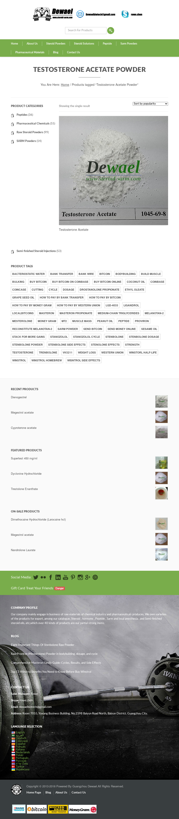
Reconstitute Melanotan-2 (32, 329)
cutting (37, 289)
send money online (122, 329)
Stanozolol (59, 337)
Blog (55, 52)
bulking (18, 282)
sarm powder (68, 329)
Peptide (107, 43)
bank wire (86, 274)
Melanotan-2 (154, 313)
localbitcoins (23, 313)
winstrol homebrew (46, 360)
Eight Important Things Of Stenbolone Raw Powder (42, 645)
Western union (112, 352)
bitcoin (104, 274)
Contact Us (73, 52)
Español (20, 744)
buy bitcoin (38, 282)
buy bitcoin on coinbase (70, 282)
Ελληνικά (22, 741)
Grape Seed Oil (23, 297)
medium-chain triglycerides (118, 313)
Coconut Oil (136, 282)
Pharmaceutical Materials (29, 52)
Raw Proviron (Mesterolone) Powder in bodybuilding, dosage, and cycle (54, 654)
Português (22, 758)
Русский (21, 761)
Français (21, 746)
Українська (22, 769)
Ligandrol (131, 305)
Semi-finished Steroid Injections (36, 251)
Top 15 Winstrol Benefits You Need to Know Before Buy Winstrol (51, 672)
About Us (32, 43)
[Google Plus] (87, 577)
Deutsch (21, 738)
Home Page (33, 792)
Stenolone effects (105, 345)
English (20, 732)
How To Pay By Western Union (78, 305)
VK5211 (67, 352)
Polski (19, 755)
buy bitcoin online (107, 282)
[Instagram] (80, 577)
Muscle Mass (82, 321)
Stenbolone (114, 337)
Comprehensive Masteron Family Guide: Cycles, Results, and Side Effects (56, 663)
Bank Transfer (61, 274)
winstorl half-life (143, 352)
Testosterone (22, 352)
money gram (47, 321)
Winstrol (19, 360)
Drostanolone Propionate (99, 289)
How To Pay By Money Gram (32, 305)
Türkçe (20, 766)
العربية (20, 735)
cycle (53, 289)
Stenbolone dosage (144, 337)
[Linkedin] (58, 577)
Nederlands (23, 752)
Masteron (46, 313)
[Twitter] (36, 577)
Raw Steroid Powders (30, 132)
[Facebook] (50, 577)
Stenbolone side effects (67, 345)
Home (14, 43)
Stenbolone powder (27, 345)
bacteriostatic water (28, 274)
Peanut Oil (105, 321)
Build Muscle (151, 274)
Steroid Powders (55, 43)
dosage (68, 289)
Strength (132, 345)
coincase (19, 289)
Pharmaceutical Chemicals (33, 123)
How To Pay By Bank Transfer (62, 297)
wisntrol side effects (83, 360)
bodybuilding (125, 274)
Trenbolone (48, 352)
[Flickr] (43, 577)
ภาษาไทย (22, 763)
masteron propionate (76, 313)
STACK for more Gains (28, 337)
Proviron (142, 321)
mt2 (64, 321)
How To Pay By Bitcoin (105, 297)
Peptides (22, 115)
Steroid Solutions (84, 43)
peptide (123, 321)
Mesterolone (22, 321)
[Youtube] (65, 577)
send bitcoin (92, 329)
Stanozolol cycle (86, 337)
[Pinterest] (73, 577)
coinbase (157, 282)
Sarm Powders (128, 43)
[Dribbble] (95, 577)
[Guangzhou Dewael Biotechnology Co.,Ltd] (16, 787)
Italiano (20, 749)
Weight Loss (87, 352)
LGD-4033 (112, 305)
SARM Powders (26, 141)
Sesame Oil (149, 329)
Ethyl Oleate (134, 289)
